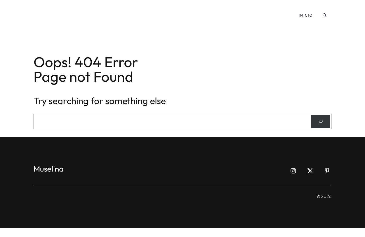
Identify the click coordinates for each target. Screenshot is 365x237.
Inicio (306, 15)
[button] (324, 15)
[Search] (320, 121)
